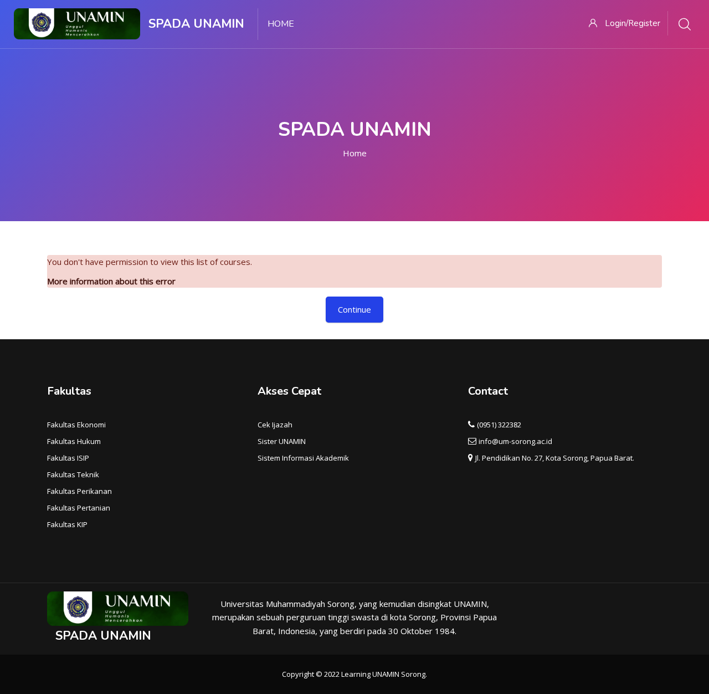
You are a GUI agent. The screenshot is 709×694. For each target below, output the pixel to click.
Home (355, 153)
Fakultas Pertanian (78, 508)
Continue (354, 309)
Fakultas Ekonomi (76, 425)
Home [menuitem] (281, 24)
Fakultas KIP (67, 524)
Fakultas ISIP (68, 458)
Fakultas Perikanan (79, 491)
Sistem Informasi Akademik (303, 458)
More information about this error (111, 281)
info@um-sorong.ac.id (515, 441)
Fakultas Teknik (73, 474)
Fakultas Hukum (74, 441)
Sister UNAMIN (282, 441)
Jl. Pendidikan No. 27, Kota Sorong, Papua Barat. (554, 458)
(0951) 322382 (499, 425)
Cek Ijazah (275, 425)
